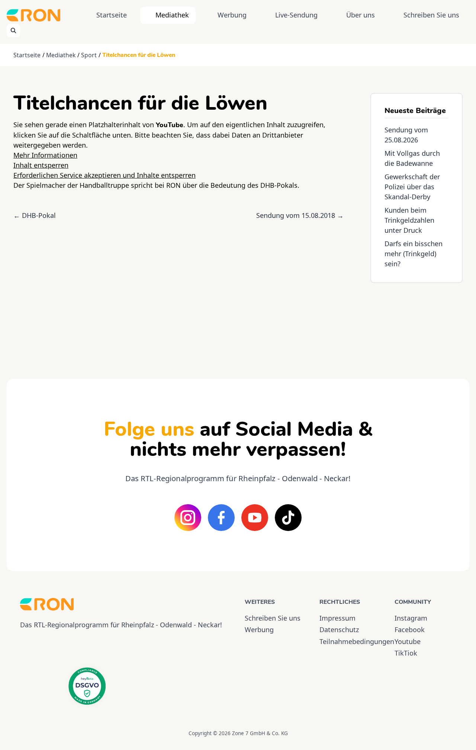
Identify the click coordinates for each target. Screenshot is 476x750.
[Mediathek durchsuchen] (13, 30)
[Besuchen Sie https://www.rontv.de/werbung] (416, 324)
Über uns (360, 14)
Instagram (411, 618)
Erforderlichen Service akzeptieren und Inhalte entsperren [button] (104, 175)
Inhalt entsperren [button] (40, 165)
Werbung (232, 14)
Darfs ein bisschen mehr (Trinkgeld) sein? (414, 253)
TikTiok (406, 652)
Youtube (408, 641)
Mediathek (172, 14)
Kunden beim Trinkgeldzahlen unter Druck (409, 220)
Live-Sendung (296, 14)
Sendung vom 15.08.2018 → (300, 215)
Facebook (410, 629)
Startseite (111, 14)
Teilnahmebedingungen (350, 641)
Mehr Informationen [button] (45, 155)
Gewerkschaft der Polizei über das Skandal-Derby (412, 186)
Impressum (337, 618)
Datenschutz (339, 629)
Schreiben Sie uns (431, 14)
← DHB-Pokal (34, 215)
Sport (89, 55)
